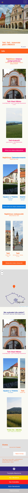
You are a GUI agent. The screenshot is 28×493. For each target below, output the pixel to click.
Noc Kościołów (14, 482)
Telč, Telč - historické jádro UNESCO (11, 44)
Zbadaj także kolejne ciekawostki (14, 263)
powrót (24, 46)
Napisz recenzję (20, 453)
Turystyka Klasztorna (14, 473)
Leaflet (20, 306)
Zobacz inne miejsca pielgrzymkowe (14, 150)
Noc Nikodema (14, 477)
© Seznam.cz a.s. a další (24, 306)
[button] (14, 286)
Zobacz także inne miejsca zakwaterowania (14, 206)
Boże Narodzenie (14, 486)
